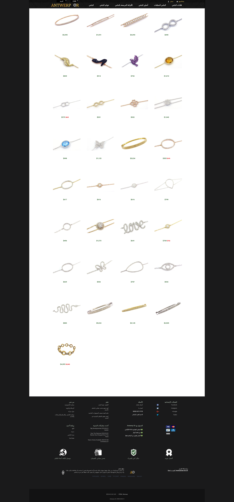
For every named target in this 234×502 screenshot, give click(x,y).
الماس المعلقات (160, 5)
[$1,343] (166, 105)
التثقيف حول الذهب (103, 405)
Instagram (174, 408)
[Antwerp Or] (131, 473)
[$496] (65, 226)
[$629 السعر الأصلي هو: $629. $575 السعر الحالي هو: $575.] (65, 103)
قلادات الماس (177, 5)
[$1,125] (99, 139)
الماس (91, 5)
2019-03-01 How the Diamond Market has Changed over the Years (99, 435)
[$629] (65, 261)
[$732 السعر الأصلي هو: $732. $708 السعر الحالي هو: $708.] (166, 226)
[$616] (99, 186)
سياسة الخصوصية (69, 405)
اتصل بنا (140, 408)
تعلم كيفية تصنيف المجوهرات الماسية (98, 413)
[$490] (166, 17)
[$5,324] (132, 137)
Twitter (175, 414)
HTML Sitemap (123, 494)
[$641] (132, 227)
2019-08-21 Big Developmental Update (99, 429)
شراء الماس (71, 435)
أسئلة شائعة (139, 405)
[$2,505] (166, 309)
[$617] (65, 186)
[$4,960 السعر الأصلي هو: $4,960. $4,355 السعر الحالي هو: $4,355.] (65, 343)
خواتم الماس (104, 5)
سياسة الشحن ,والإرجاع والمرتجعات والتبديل (64, 415)
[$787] (132, 266)
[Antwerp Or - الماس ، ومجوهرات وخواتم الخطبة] (65, 5)
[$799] (166, 184)
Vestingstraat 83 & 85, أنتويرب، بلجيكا (178, 470)
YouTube (71, 438)
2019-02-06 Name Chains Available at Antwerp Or (98, 440)
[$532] (132, 103)
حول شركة (71, 411)
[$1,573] (99, 225)
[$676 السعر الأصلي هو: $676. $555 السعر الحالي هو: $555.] (166, 144)
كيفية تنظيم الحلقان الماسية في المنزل (100, 417)
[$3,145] (132, 306)
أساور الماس (143, 5)
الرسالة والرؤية (70, 408)
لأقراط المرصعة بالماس (124, 5)
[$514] (99, 59)
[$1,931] (99, 19)
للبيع (73, 428)
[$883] (65, 308)
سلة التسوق (181, 1)
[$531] (99, 102)
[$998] (65, 141)
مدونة (72, 431)
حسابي (171, 1)
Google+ (174, 411)
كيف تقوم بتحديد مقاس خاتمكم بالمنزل (100, 409)
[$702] (132, 58)
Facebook (174, 405)
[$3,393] (132, 21)
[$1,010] (166, 61)
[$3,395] (65, 21)
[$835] (65, 58)
